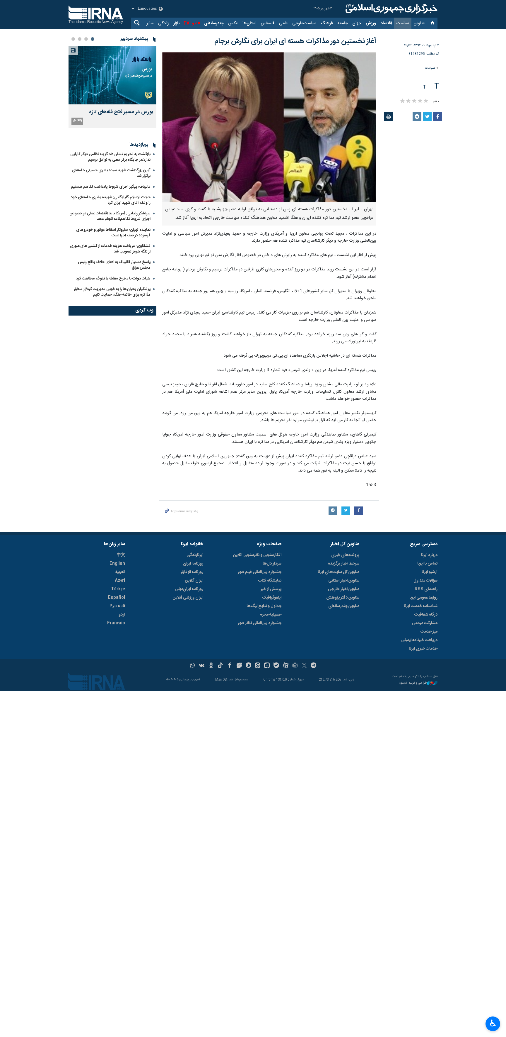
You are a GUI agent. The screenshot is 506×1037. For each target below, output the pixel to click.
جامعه (343, 23)
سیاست (402, 23)
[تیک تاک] (220, 666)
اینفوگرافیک (271, 597)
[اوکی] (211, 666)
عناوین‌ (419, 23)
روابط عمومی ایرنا (423, 597)
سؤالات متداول (425, 580)
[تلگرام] (314, 666)
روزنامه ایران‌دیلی (189, 589)
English (117, 563)
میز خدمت (428, 631)
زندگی (163, 23)
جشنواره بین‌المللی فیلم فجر (259, 572)
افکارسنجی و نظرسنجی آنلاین (257, 555)
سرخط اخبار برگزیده (343, 563)
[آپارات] (286, 666)
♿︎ (493, 1023)
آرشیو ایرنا (429, 572)
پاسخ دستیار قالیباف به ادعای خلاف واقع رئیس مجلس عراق (114, 265)
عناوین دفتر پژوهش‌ (342, 597)
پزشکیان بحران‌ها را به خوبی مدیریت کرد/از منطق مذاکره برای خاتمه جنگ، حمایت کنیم (112, 292)
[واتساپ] (192, 666)
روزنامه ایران (193, 563)
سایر (149, 23)
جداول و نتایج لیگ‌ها (264, 606)
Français (116, 623)
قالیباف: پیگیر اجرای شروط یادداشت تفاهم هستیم (111, 187)
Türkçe (118, 589)
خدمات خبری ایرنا (423, 648)
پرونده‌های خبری (345, 555)
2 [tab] (86, 39)
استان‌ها (249, 23)
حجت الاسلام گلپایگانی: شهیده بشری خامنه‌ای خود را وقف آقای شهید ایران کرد (111, 200)
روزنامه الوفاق (192, 572)
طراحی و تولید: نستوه (413, 683)
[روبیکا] (295, 666)
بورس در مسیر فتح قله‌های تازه (121, 112)
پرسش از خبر (271, 589)
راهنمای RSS (426, 589)
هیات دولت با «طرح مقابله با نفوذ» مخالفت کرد (113, 278)
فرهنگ (327, 23)
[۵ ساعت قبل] (112, 75)
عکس (233, 23)
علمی (283, 23)
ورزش (371, 23)
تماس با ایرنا (427, 563)
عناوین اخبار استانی (343, 580)
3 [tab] (79, 39)
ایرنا (390, 9)
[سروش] (248, 666)
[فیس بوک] (230, 666)
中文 (121, 555)
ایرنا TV (189, 23)
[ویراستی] (239, 666)
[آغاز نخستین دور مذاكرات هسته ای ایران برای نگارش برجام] (269, 127)
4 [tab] (73, 39)
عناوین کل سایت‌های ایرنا (338, 572)
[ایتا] (258, 666)
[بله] (276, 666)
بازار (176, 23)
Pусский (117, 606)
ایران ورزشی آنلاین (188, 597)
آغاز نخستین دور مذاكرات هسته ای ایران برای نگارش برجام (295, 41)
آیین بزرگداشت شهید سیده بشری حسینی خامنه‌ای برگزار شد (111, 173)
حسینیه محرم (270, 614)
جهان (356, 23)
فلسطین (267, 23)
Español (116, 597)
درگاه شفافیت (425, 614)
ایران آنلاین (194, 580)
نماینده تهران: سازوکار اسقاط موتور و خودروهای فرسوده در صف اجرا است (113, 233)
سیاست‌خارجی (304, 23)
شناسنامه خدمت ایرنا (420, 606)
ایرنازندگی (195, 555)
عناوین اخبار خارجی (343, 589)
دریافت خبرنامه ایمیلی (419, 640)
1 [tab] (92, 39)
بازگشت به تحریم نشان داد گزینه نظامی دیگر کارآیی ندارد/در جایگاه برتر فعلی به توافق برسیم (110, 157)
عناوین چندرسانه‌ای (343, 606)
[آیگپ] (267, 666)
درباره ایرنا (429, 555)
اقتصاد (386, 23)
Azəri (120, 580)
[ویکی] (202, 666)
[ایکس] (304, 666)
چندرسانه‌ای (213, 23)
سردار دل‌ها (272, 563)
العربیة (120, 572)
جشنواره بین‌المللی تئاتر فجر (259, 623)
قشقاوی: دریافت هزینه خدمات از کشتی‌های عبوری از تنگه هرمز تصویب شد (110, 249)
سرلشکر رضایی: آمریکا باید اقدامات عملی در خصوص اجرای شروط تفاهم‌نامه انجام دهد (110, 216)
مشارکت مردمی (424, 623)
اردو (122, 614)
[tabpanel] (112, 87)
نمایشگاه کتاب (269, 580)
